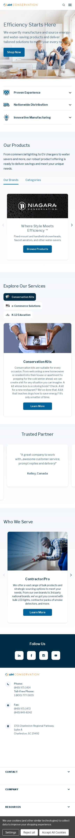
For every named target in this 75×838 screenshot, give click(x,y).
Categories (33, 180)
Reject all (29, 832)
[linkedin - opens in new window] (19, 655)
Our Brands (10, 180)
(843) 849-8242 (23, 712)
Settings (10, 832)
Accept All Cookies (54, 832)
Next (71, 225)
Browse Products (37, 249)
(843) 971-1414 (22, 687)
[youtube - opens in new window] (55, 655)
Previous (3, 225)
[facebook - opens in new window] (31, 655)
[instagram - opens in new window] (43, 655)
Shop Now (14, 52)
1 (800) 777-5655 (24, 695)
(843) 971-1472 (22, 708)
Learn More (38, 406)
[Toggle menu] (70, 5)
